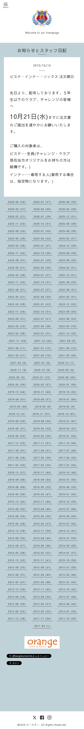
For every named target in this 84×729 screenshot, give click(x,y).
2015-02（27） (42, 523)
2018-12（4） (17, 413)
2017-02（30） (42, 465)
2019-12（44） (17, 391)
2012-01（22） (68, 611)
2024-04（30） (42, 267)
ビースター (33, 724)
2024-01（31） (42, 275)
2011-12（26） (17, 618)
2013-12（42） (17, 560)
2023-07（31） (42, 289)
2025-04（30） (42, 238)
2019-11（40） (42, 391)
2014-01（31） (68, 552)
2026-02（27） (17, 216)
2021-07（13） (42, 348)
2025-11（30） (17, 223)
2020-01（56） (68, 384)
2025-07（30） (42, 231)
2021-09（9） (68, 340)
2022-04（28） (42, 326)
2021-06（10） (68, 348)
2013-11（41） (42, 560)
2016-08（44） (42, 479)
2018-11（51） (42, 413)
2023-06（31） (68, 289)
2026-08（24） (17, 201)
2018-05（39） (42, 428)
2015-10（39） (68, 501)
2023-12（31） (68, 275)
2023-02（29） (17, 304)
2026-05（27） (17, 209)
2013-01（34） (68, 582)
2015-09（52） (17, 509)
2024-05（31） (17, 267)
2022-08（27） (17, 318)
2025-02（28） (17, 245)
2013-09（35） (17, 567)
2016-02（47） (42, 494)
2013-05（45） (42, 574)
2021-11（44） (18, 340)
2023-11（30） (17, 282)
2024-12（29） (68, 245)
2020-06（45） (67, 377)
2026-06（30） (68, 201)
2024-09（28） (68, 253)
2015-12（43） (17, 501)
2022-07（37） (42, 318)
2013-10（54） (68, 560)
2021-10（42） (43, 340)
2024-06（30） (68, 260)
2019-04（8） (43, 406)
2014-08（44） (42, 538)
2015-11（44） (42, 501)
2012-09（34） (17, 596)
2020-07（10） (42, 377)
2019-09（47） (17, 399)
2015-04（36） (68, 516)
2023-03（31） (68, 296)
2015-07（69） (68, 509)
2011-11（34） (42, 618)
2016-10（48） (68, 472)
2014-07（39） (68, 538)
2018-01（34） (68, 435)
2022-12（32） (68, 304)
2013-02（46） (42, 582)
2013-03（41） (17, 582)
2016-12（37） (17, 472)
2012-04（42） (68, 603)
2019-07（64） (68, 399)
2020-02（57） (42, 384)
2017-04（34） (68, 457)
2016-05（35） (42, 487)
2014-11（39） (42, 530)
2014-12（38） (17, 530)
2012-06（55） (17, 603)
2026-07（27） (42, 201)
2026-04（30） (42, 209)
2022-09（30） (68, 311)
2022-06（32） (68, 318)
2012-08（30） (42, 596)
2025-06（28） (68, 231)
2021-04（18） (42, 355)
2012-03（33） (17, 611)
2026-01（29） (42, 216)
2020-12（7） (66, 362)
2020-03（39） (17, 384)
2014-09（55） (17, 538)
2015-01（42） (68, 523)
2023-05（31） (17, 296)
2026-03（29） (68, 209)
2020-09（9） (66, 370)
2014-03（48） (17, 552)
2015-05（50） (42, 516)
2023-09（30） (68, 282)
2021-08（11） (17, 348)
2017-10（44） (68, 443)
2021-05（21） (17, 355)
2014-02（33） (42, 552)
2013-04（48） (68, 574)
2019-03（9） (67, 406)
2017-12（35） (17, 443)
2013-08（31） (42, 567)
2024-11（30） (17, 253)
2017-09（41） (17, 450)
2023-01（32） (42, 304)
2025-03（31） (68, 238)
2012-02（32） (42, 611)
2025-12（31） (68, 216)
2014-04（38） (68, 545)
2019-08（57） (42, 399)
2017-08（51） (42, 450)
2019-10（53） (68, 391)
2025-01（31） (42, 245)
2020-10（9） (43, 370)
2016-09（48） (17, 479)
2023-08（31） (17, 289)
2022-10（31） (42, 311)
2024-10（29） (42, 253)
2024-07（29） (42, 260)
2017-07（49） (68, 450)
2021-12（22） (68, 333)
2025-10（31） (42, 223)
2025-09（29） (68, 223)
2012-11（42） (42, 589)
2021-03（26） (68, 355)
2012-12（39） (17, 589)
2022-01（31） (42, 333)
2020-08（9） (17, 377)
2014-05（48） (42, 545)
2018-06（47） (17, 428)
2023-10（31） (42, 282)
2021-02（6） (19, 362)
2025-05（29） (17, 238)
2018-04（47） (68, 428)
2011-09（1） (43, 625)
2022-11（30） (17, 311)
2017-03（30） (17, 465)
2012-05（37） (42, 603)
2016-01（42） (68, 494)
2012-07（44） (68, 596)
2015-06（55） (17, 516)
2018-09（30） (17, 421)
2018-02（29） (42, 435)
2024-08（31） (17, 260)
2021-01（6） (43, 362)
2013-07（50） (68, 567)
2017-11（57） (42, 443)
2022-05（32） (17, 326)
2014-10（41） (68, 530)
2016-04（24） (68, 487)
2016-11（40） (42, 472)
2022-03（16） (68, 326)
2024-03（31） (68, 267)
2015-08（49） (42, 509)
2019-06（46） (19, 406)
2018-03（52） (17, 435)
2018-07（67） (68, 421)
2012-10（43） (68, 589)
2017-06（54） (17, 457)
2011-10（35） (68, 618)
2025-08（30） (17, 231)
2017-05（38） (42, 457)
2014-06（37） (17, 545)
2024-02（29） (17, 275)
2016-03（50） (17, 494)
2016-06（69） (17, 487)
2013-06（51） (17, 574)
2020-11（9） (19, 370)
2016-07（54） (68, 479)
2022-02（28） (17, 333)
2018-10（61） (67, 413)
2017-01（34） (68, 465)
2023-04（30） (42, 296)
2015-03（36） (17, 523)
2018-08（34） (42, 421)
